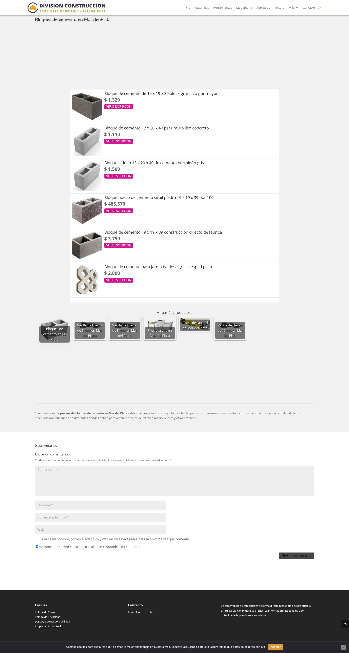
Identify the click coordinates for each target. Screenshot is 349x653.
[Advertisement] (156, 55)
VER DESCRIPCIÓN (118, 106)
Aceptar (275, 646)
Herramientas (222, 7)
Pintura (279, 7)
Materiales (201, 7)
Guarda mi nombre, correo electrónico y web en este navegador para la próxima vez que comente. (115, 539)
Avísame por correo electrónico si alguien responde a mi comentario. (91, 547)
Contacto (309, 7)
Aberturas (263, 7)
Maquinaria (244, 7)
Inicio (186, 7)
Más (291, 7)
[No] (343, 647)
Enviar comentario (296, 555)
